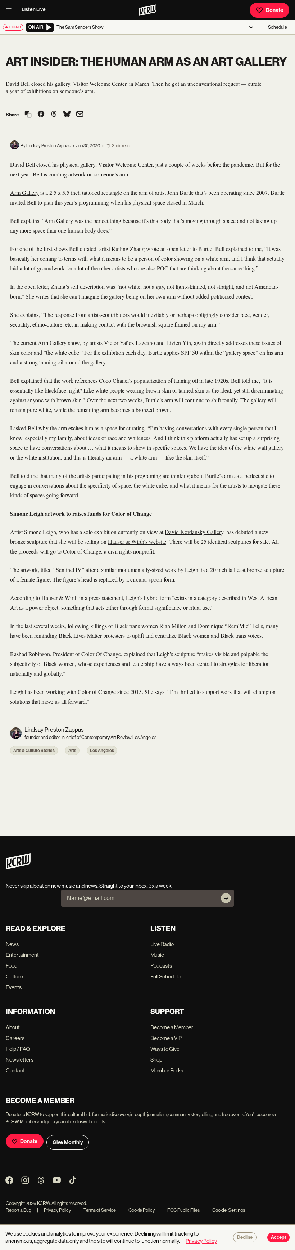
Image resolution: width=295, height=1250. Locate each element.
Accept (278, 1237)
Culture (14, 976)
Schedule (277, 27)
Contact (15, 1070)
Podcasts (161, 966)
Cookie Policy (138, 1210)
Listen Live (34, 9)
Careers (15, 1038)
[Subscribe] (226, 898)
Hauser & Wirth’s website (137, 541)
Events (14, 987)
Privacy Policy (54, 1210)
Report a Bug (18, 1210)
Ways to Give (165, 1049)
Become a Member (171, 1027)
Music (157, 955)
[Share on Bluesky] (67, 114)
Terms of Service (96, 1210)
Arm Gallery (24, 192)
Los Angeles (102, 750)
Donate (274, 10)
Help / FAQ (18, 1049)
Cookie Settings (228, 1210)
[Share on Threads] (54, 114)
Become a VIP (166, 1038)
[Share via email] (79, 114)
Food (11, 966)
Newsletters (19, 1060)
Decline (245, 1237)
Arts (72, 750)
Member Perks (166, 1070)
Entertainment (22, 955)
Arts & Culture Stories (34, 750)
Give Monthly (68, 1142)
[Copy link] (28, 115)
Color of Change (82, 551)
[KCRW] (18, 867)
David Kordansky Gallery (194, 532)
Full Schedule (165, 976)
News (12, 944)
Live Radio (162, 944)
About (13, 1027)
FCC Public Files (180, 1210)
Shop (156, 1060)
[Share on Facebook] (41, 114)
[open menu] (11, 10)
